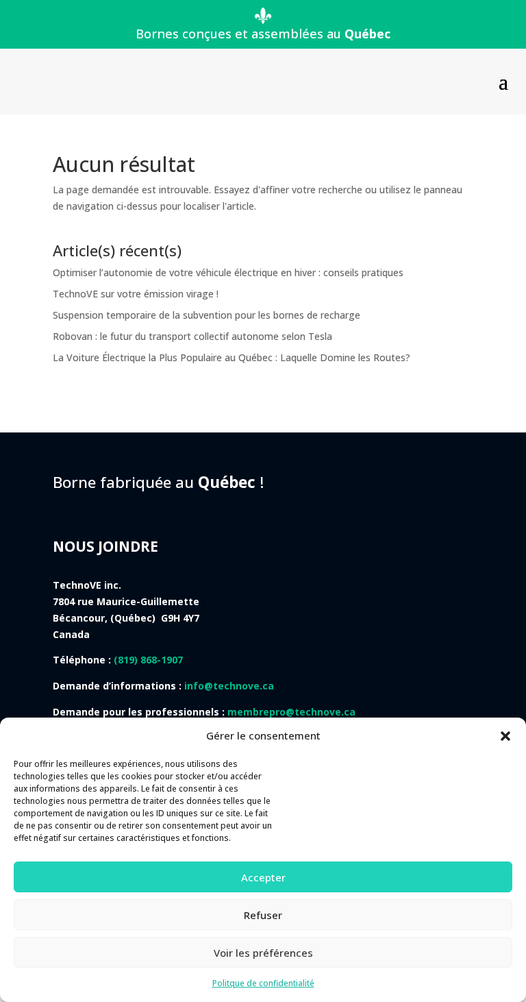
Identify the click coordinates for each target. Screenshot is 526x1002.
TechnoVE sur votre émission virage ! (135, 293)
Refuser (263, 915)
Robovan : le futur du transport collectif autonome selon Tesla (192, 336)
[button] (505, 736)
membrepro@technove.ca (291, 711)
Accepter (263, 877)
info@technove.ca (229, 685)
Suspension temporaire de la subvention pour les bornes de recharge (206, 314)
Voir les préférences (263, 953)
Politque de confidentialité (263, 983)
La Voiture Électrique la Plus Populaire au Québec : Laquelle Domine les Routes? (231, 357)
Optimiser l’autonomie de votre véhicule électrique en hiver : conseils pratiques (228, 272)
